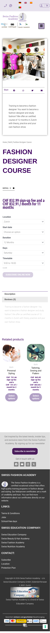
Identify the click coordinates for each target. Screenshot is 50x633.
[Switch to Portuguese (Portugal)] (19, 7)
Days (5, 248)
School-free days (9, 521)
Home (5, 142)
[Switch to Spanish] (31, 3)
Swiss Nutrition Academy (13, 546)
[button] (9, 189)
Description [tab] (10, 294)
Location (7, 217)
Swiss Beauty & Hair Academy (15, 538)
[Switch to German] (19, 3)
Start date (7, 227)
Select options (11, 397)
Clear (5, 268)
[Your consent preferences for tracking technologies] (45, 626)
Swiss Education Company (13, 534)
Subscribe (6, 560)
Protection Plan (8, 568)
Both (10, 142)
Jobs (3, 517)
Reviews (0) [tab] (10, 299)
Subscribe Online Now (18, 274)
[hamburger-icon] (41, 26)
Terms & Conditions (10, 513)
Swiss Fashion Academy (12, 542)
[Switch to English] (25, 3)
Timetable (7, 258)
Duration (7, 237)
